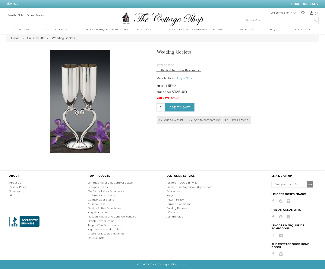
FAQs (170, 195)
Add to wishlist (173, 120)
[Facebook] (273, 201)
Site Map (12, 3)
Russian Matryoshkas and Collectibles (112, 216)
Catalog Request (35, 15)
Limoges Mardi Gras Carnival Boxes (110, 182)
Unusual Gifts (96, 237)
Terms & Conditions (178, 203)
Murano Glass (96, 203)
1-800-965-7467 (305, 4)
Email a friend (239, 120)
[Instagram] (288, 201)
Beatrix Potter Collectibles (104, 208)
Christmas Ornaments (102, 195)
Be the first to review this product (178, 70)
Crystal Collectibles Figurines (106, 233)
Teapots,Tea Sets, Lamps (103, 225)
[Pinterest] (281, 201)
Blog (12, 195)
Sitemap (14, 191)
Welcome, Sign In (281, 12)
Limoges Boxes (98, 186)
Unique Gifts (184, 78)
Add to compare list (207, 120)
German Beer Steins (101, 199)
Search (315, 20)
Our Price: (163, 92)
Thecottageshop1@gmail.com (193, 186)
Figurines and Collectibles (104, 229)
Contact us (173, 191)
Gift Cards (172, 212)
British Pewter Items (101, 220)
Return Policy (175, 199)
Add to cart (179, 107)
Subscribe (310, 184)
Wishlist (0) (302, 12)
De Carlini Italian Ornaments (106, 191)
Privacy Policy (18, 186)
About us (15, 182)
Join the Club (15, 15)
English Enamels (98, 212)
